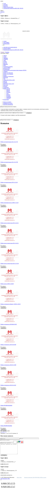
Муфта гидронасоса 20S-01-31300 (8, 364)
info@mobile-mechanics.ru (26, 28)
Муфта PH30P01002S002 (6, 425)
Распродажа (6, 99)
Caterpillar (5, 58)
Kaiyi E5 (5, 63)
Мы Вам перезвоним (8, 104)
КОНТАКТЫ (6, 43)
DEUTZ (5, 81)
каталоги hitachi (6, 48)
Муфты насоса (6, 88)
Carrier (4, 56)
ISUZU (4, 75)
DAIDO (5, 61)
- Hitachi (8, 91)
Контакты (5, 5)
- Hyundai (8, 92)
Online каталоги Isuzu (8, 7)
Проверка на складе (7, 103)
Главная (2, 52)
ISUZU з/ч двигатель (8, 72)
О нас (4, 3)
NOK (4, 65)
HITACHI (5, 77)
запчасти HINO (6, 67)
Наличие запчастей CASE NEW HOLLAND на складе (35, 477)
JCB (4, 78)
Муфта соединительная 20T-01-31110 (9, 182)
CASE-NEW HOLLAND (9, 80)
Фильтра (5, 86)
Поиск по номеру (7, 101)
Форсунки (5, 85)
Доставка (5, 4)
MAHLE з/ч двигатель (8, 76)
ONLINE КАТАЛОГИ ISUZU (10, 47)
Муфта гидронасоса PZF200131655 (9, 324)
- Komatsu (8, 96)
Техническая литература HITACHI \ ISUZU (13, 8)
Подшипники (6, 69)
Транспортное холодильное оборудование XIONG (14, 70)
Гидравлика (6, 87)
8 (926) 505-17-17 (26, 27)
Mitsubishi (5, 64)
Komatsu (7, 52)
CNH (4, 60)
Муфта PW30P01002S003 (6, 405)
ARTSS (5, 55)
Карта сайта (19, 477)
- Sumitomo (8, 97)
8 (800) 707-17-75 (26, 26)
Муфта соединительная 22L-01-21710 (9, 141)
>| (5, 432)
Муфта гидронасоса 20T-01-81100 (8, 344)
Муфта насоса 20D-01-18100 (7, 283)
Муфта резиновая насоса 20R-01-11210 (9, 202)
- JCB (7, 93)
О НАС (5, 41)
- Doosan (8, 89)
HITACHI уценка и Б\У (8, 83)
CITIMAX (5, 59)
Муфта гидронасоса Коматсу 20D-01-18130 (10, 304)
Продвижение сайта (5, 478)
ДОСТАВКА (6, 42)
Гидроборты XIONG (8, 66)
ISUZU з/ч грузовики (8, 74)
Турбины (5, 71)
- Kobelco (8, 94)
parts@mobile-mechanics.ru (26, 29)
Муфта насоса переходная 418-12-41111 (10, 223)
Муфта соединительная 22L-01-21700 (9, 162)
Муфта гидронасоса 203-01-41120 (8, 385)
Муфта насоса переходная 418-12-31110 (10, 263)
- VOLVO (8, 98)
